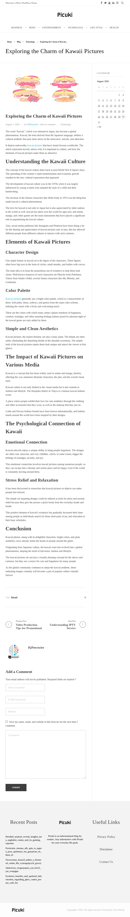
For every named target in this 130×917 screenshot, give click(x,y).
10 (99, 106)
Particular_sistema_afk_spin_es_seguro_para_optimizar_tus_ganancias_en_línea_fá (24, 851)
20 (111, 111)
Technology (30, 42)
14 (115, 106)
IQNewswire (32, 124)
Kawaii (14, 597)
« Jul (99, 127)
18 (103, 111)
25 (103, 117)
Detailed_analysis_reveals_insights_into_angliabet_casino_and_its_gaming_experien (24, 840)
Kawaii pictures (13, 298)
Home (9, 42)
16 (123, 106)
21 (115, 111)
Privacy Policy (106, 836)
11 (103, 106)
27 (111, 117)
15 (119, 106)
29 (119, 117)
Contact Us (106, 861)
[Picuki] (18, 910)
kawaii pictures (34, 145)
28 (115, 117)
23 (123, 111)
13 (111, 106)
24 (99, 117)
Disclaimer (106, 849)
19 (107, 111)
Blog (19, 42)
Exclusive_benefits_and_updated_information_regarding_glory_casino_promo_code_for (24, 879)
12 (107, 106)
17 (99, 111)
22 (119, 111)
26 (107, 117)
